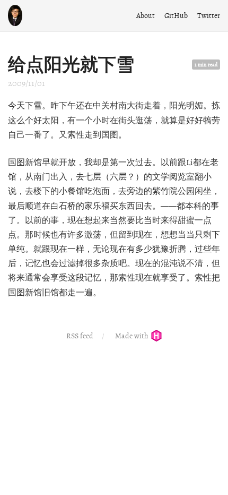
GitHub (176, 16)
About (145, 16)
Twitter (208, 16)
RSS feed (79, 336)
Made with (132, 336)
